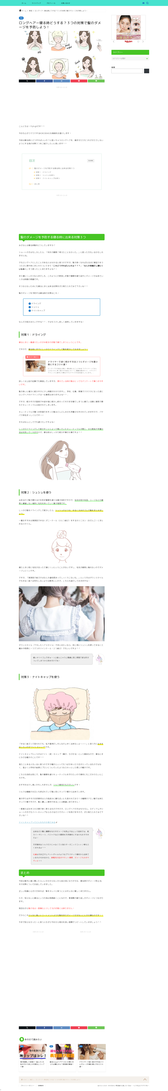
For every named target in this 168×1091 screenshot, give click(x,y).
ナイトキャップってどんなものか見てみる (37, 822)
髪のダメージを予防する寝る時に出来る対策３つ (54, 168)
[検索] (146, 71)
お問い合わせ (65, 3)
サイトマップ (36, 3)
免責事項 (40, 1086)
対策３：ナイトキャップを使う (48, 178)
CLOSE (90, 160)
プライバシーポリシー (27, 1086)
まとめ (37, 184)
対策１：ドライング (43, 172)
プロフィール (51, 3)
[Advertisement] (62, 105)
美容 (21, 18)
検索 (113, 67)
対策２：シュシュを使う (45, 175)
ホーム (24, 3)
